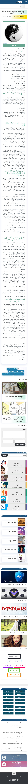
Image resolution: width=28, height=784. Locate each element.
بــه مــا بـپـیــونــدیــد (17, 759)
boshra (20, 16)
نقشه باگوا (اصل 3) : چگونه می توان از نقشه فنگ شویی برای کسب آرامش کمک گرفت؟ (13, 419)
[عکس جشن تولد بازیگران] (14, 676)
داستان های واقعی (7, 713)
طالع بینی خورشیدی (7, 706)
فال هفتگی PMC (19, 691)
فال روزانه (7, 700)
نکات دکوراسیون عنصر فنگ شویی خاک (14, 397)
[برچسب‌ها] (20, 722)
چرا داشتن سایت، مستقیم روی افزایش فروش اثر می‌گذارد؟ (15, 616)
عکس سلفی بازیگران (14, 670)
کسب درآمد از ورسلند (22, 600)
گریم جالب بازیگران (19, 665)
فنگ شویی (22, 6)
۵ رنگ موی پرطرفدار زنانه (22, 648)
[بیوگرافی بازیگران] (8, 667)
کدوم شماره (20, 727)
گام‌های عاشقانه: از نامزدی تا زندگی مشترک (18, 632)
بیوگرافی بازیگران (8, 665)
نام (13, 439)
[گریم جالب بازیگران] (19, 667)
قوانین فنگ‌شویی (18, 374)
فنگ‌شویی (11, 371)
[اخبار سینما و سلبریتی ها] (14, 658)
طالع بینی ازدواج (19, 710)
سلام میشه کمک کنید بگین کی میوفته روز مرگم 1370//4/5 (12, 733)
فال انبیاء (19, 703)
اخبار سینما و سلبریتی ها (14, 656)
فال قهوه (7, 694)
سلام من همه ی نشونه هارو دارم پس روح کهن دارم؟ (12, 744)
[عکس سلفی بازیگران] (14, 672)
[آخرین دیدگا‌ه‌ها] (7, 722)
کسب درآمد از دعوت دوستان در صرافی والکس (17, 584)
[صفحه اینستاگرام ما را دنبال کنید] (10, 780)
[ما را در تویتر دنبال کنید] (15, 780)
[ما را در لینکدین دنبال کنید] (13, 780)
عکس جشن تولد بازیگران (14, 675)
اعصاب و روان (19, 371)
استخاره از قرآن (7, 697)
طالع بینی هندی (19, 707)
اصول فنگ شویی (12, 369)
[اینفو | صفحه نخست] (18, 2)
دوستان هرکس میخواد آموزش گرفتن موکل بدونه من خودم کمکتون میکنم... (11, 749)
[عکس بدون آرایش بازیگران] (14, 662)
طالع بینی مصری (7, 703)
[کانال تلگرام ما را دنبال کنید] (18, 780)
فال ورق (7, 691)
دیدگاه (24, 429)
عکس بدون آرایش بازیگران (14, 661)
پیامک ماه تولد (7, 710)
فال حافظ (19, 700)
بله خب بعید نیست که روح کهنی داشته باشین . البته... (12, 738)
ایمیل (24, 439)
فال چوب (19, 694)
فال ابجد (19, 697)
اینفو (13, 776)
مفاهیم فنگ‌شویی (7, 374)
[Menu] (26, 2)
